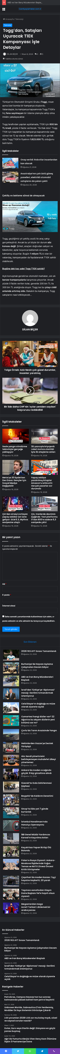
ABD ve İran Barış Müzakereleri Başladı (24, 2)
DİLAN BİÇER (12, 54)
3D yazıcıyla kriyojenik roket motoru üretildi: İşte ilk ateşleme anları (43, 449)
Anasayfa (9, 19)
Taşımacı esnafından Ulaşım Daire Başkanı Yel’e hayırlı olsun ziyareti (38, 893)
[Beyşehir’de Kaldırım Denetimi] (11, 799)
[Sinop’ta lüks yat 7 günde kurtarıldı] (11, 812)
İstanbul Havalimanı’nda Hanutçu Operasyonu (34, 823)
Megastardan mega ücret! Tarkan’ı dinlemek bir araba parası (35, 907)
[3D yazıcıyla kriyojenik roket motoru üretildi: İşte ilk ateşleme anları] (44, 436)
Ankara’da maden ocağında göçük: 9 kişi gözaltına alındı (36, 772)
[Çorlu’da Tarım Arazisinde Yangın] (11, 734)
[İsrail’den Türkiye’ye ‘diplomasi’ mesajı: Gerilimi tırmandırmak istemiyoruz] (11, 693)
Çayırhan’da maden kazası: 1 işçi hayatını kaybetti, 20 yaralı (38, 879)
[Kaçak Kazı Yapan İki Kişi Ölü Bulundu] (11, 851)
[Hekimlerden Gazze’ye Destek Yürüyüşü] (11, 747)
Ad (4, 584)
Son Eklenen (30, 641)
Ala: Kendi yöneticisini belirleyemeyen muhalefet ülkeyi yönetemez (38, 759)
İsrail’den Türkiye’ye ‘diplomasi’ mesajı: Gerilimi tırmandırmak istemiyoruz (38, 692)
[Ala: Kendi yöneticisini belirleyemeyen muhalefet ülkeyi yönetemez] (11, 760)
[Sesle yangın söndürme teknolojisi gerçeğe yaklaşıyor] (15, 436)
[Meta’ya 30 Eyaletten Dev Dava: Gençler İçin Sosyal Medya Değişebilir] (15, 467)
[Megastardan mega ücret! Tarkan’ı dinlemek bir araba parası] (11, 908)
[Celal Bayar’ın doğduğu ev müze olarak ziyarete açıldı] (11, 707)
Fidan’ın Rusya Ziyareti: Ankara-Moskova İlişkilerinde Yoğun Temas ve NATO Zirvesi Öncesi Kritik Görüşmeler (38, 865)
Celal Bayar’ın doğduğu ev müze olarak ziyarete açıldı (38, 705)
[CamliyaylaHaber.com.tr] (30, 8)
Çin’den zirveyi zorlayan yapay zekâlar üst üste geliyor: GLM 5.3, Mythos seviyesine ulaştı (15, 518)
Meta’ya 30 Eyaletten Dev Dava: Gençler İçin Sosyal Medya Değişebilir (14, 481)
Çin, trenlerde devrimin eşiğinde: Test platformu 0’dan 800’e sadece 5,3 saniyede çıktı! (44, 518)
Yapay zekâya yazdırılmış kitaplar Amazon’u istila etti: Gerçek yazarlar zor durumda (42, 483)
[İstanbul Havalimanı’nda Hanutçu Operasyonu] (11, 825)
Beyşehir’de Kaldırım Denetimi (37, 795)
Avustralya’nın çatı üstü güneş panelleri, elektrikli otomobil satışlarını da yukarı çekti (37, 177)
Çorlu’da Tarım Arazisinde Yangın (39, 730)
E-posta (6, 595)
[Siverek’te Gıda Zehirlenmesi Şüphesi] (11, 787)
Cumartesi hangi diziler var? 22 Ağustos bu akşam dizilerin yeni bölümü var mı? (38, 719)
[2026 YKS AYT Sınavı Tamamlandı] (11, 655)
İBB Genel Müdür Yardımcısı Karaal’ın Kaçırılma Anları (35, 836)
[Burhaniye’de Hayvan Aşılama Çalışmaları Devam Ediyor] (11, 668)
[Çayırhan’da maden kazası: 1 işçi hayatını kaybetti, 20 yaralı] (11, 881)
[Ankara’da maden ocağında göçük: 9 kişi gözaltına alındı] (11, 774)
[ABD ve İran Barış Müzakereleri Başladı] (11, 680)
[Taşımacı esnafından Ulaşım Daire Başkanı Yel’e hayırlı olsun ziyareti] (11, 894)
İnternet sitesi (8, 606)
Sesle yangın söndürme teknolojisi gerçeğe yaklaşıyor (14, 449)
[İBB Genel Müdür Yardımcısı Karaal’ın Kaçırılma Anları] (11, 838)
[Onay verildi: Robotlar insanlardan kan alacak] (10, 163)
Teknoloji (19, 19)
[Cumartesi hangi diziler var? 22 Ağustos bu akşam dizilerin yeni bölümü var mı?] (11, 720)
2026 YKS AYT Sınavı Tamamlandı (38, 651)
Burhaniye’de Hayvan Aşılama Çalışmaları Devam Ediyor (37, 666)
